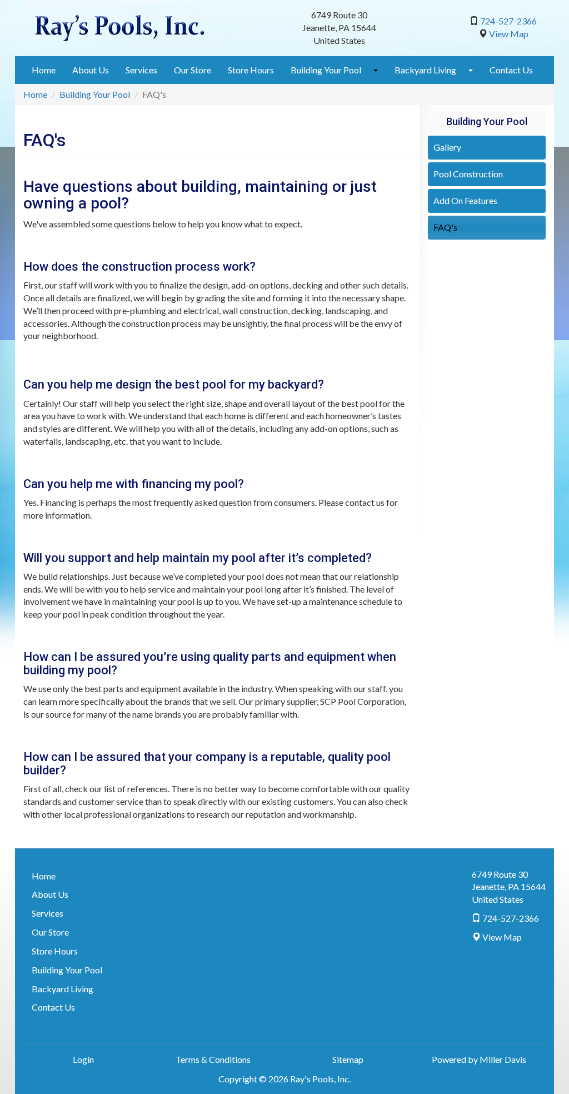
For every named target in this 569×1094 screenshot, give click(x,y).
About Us (90, 69)
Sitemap (347, 1059)
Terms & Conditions (213, 1059)
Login (83, 1059)
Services (141, 69)
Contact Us (511, 69)
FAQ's (445, 227)
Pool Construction (468, 173)
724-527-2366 (508, 21)
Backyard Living (425, 69)
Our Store (192, 69)
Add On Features (465, 200)
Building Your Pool (326, 69)
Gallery (447, 147)
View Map (508, 33)
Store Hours (251, 69)
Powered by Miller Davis (479, 1059)
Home (44, 69)
